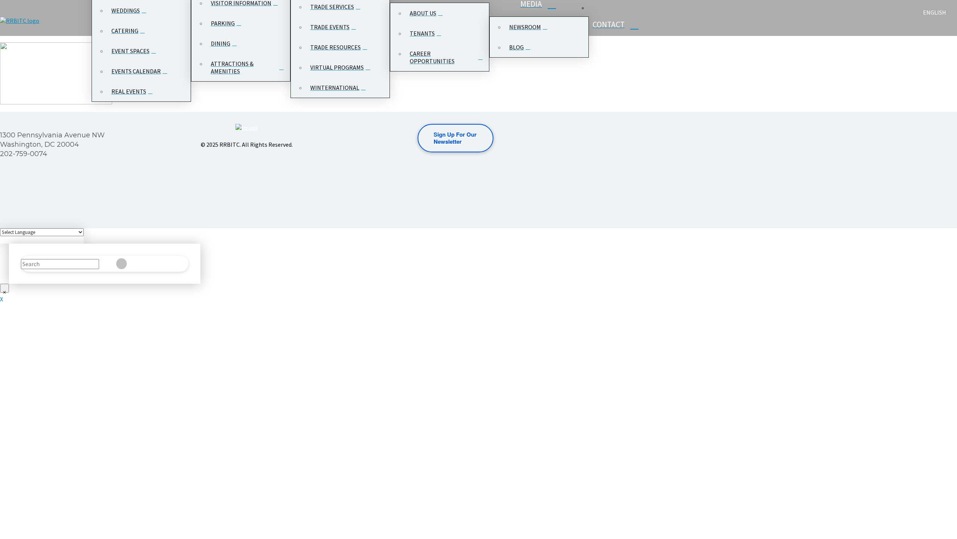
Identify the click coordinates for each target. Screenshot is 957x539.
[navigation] (939, 12)
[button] (929, 27)
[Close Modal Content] (4, 288)
